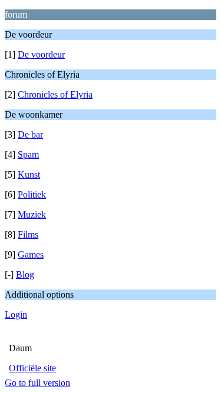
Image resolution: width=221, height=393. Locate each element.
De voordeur (41, 54)
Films (28, 234)
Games (31, 254)
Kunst (29, 174)
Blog (25, 274)
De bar (30, 134)
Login (16, 314)
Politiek (32, 194)
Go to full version (37, 383)
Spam (28, 154)
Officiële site (32, 368)
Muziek (32, 214)
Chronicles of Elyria (55, 94)
